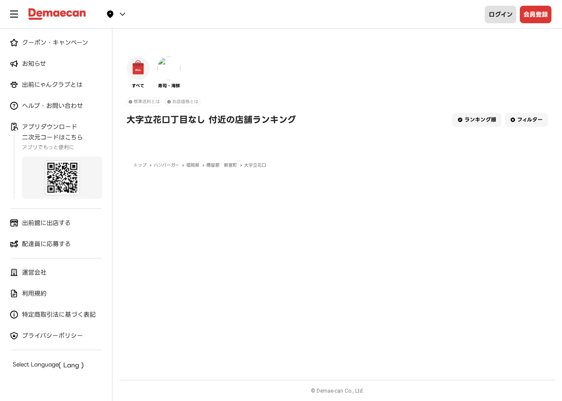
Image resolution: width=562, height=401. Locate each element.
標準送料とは (146, 101)
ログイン (501, 14)
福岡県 (192, 165)
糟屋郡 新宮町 (221, 165)
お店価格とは (185, 101)
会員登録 (535, 14)
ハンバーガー (166, 165)
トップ (140, 165)
